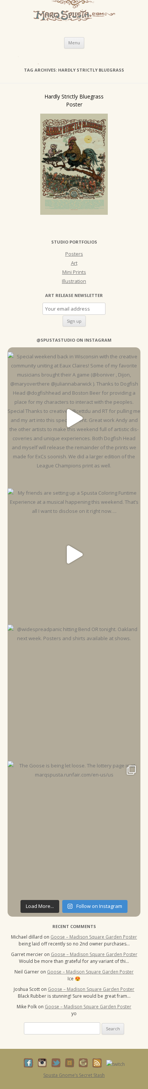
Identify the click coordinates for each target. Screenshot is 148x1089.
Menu (74, 42)
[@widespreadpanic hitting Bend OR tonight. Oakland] (74, 691)
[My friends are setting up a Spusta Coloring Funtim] (74, 554)
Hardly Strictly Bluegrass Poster (74, 100)
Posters (74, 253)
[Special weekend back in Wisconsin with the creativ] (74, 418)
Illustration (74, 281)
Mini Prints (74, 272)
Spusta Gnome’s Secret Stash (74, 1075)
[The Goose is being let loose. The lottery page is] (74, 827)
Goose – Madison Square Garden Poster (93, 937)
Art (74, 262)
